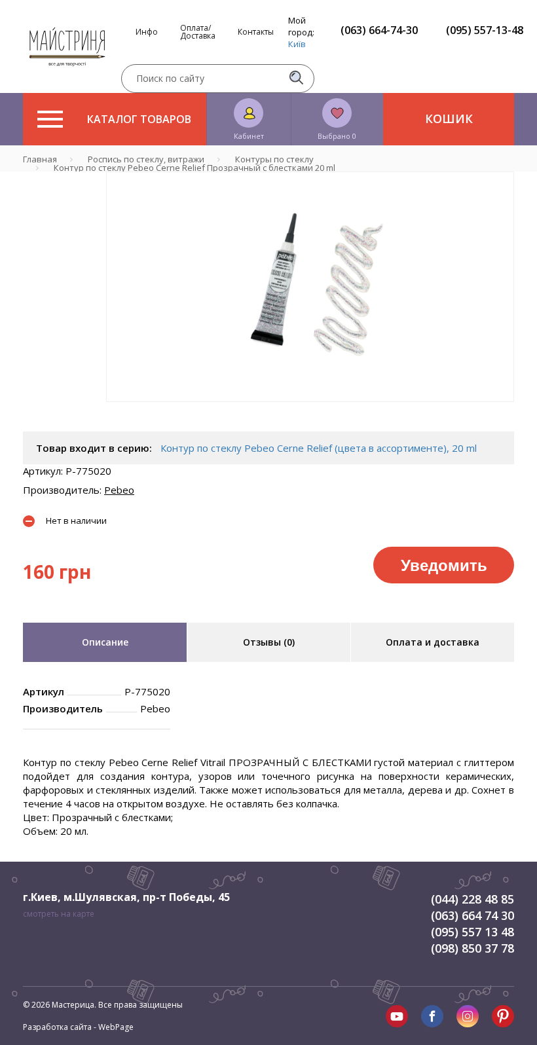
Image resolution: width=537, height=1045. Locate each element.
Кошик (449, 118)
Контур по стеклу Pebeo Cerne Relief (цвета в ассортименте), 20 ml (318, 447)
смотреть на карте (58, 913)
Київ (297, 44)
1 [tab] (310, 411)
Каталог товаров (139, 119)
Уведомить (444, 564)
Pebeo (119, 489)
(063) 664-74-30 (379, 30)
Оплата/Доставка (197, 32)
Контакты (256, 32)
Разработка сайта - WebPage (78, 1027)
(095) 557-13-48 (484, 30)
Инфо (147, 32)
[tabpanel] (310, 286)
